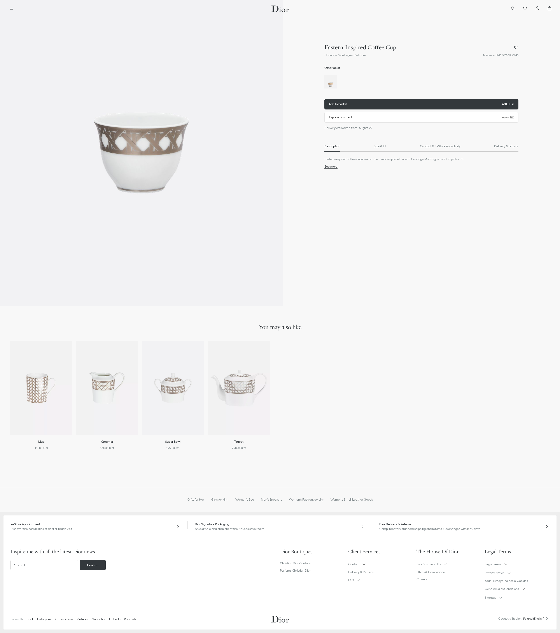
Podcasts (130, 619)
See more (331, 166)
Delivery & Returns (360, 572)
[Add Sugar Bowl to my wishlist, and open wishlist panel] (203, 350)
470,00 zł (421, 104)
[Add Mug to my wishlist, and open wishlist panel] (71, 350)
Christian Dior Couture (295, 563)
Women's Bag (244, 499)
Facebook (66, 619)
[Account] (537, 9)
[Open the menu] (11, 8)
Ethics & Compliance (430, 572)
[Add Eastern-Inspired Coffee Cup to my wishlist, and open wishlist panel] (515, 47)
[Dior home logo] (280, 8)
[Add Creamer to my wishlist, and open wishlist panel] (137, 350)
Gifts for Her (195, 499)
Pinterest (83, 619)
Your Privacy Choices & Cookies (506, 581)
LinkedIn (115, 619)
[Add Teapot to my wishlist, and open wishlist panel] (269, 350)
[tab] (332, 146)
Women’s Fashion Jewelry (306, 499)
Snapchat (99, 619)
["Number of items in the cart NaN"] (549, 9)
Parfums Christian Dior (295, 570)
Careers (421, 579)
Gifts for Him (219, 499)
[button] (141, 153)
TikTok (29, 619)
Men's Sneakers (271, 499)
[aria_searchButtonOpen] (512, 9)
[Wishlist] (525, 9)
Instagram (44, 619)
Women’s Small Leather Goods (352, 499)
